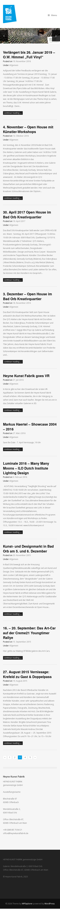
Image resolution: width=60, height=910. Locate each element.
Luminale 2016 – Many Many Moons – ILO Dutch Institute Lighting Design (26, 468)
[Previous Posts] (5, 757)
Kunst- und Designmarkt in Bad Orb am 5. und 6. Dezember (28, 548)
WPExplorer (27, 903)
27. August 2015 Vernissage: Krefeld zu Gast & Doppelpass (27, 674)
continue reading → (13, 113)
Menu (54, 15)
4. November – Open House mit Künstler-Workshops (28, 129)
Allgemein (13, 65)
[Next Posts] (35, 757)
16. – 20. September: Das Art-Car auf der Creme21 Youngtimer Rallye (29, 633)
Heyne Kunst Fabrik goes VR (26, 375)
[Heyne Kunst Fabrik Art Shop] (12, 21)
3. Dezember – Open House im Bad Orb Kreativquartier (27, 296)
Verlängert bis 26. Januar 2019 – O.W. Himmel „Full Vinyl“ (29, 54)
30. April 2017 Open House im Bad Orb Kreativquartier (27, 214)
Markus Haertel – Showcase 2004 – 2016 (30, 426)
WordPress (49, 903)
